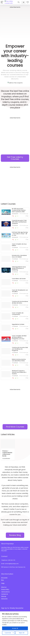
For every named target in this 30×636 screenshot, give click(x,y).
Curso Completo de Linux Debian (19, 244)
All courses (4, 578)
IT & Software (15, 225)
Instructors (4, 598)
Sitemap (3, 596)
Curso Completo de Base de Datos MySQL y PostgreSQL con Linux (19, 337)
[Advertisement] (15, 23)
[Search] (19, 2)
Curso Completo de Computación (17, 313)
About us (3, 587)
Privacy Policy (5, 589)
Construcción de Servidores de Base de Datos (20, 302)
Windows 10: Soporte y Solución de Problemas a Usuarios (19, 372)
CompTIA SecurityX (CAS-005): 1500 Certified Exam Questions (19, 222)
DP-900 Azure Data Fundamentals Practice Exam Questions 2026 (19, 210)
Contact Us (4, 594)
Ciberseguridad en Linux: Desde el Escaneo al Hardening (19, 268)
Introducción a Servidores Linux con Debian (19, 256)
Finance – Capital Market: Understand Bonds (7, 453)
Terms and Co (5, 592)
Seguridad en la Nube (18, 324)
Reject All (21, 633)
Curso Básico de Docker (19, 278)
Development (15, 213)
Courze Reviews (6, 458)
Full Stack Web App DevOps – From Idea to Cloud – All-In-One (20, 233)
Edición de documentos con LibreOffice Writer (19, 360)
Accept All (15, 628)
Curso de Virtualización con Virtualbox (20, 290)
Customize (8, 633)
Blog (2, 580)
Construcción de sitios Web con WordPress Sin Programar (20, 349)
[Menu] (2, 2)
